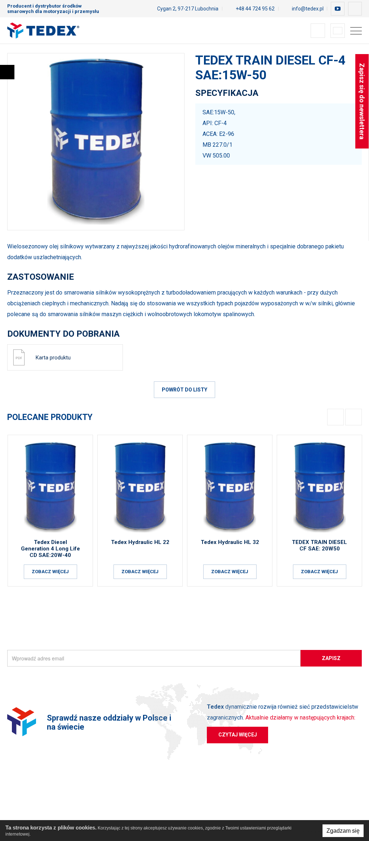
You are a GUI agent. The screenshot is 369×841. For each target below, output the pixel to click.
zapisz (331, 658)
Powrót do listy (184, 390)
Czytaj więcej (237, 735)
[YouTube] (337, 9)
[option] (95, 141)
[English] (337, 30)
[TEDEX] (43, 30)
